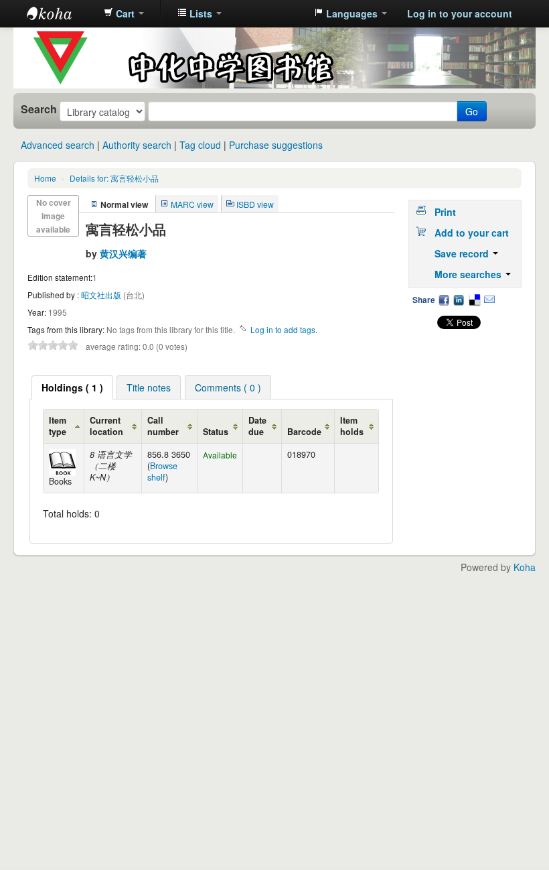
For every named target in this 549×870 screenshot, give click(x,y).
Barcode (304, 432)
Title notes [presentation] (149, 387)
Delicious (474, 299)
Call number (163, 426)
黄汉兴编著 (123, 253)
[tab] (72, 387)
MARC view (192, 204)
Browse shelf (162, 471)
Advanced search (57, 144)
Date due (257, 426)
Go (471, 111)
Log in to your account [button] (459, 13)
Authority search (136, 144)
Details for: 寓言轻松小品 (114, 178)
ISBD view (255, 204)
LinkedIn (458, 299)
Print (445, 212)
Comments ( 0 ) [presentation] (228, 387)
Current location (106, 426)
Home (45, 178)
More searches (469, 274)
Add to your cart (472, 232)
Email (489, 299)
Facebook (444, 299)
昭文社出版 (102, 294)
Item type (57, 426)
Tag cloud (200, 144)
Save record (463, 253)
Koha (525, 567)
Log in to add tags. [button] (283, 329)
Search (39, 109)
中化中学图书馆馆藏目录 (60, 13)
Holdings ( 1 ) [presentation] (72, 387)
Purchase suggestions (276, 144)
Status (215, 432)
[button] (124, 13)
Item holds (352, 426)
